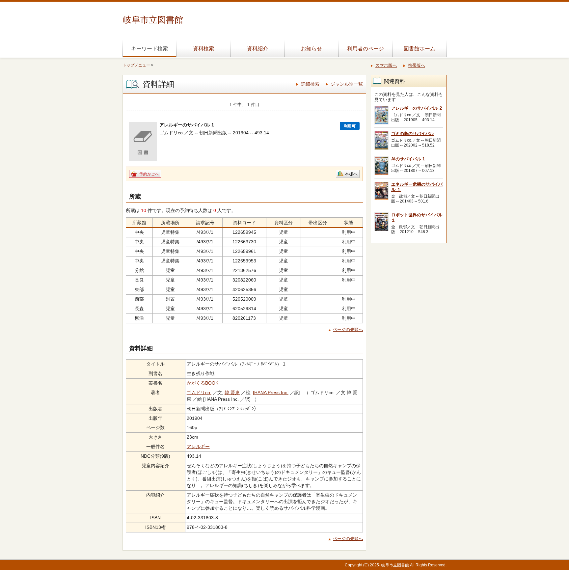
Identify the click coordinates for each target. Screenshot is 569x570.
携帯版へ (416, 65)
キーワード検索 (149, 48)
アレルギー (198, 446)
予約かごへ (149, 174)
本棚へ (351, 174)
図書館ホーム (419, 48)
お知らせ (311, 48)
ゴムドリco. (199, 392)
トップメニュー (136, 65)
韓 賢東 (232, 392)
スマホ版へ (386, 65)
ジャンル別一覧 (347, 84)
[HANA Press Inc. (270, 392)
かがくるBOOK (202, 383)
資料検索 (203, 48)
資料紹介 (257, 48)
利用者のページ (365, 48)
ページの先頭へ (348, 329)
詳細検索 (310, 84)
